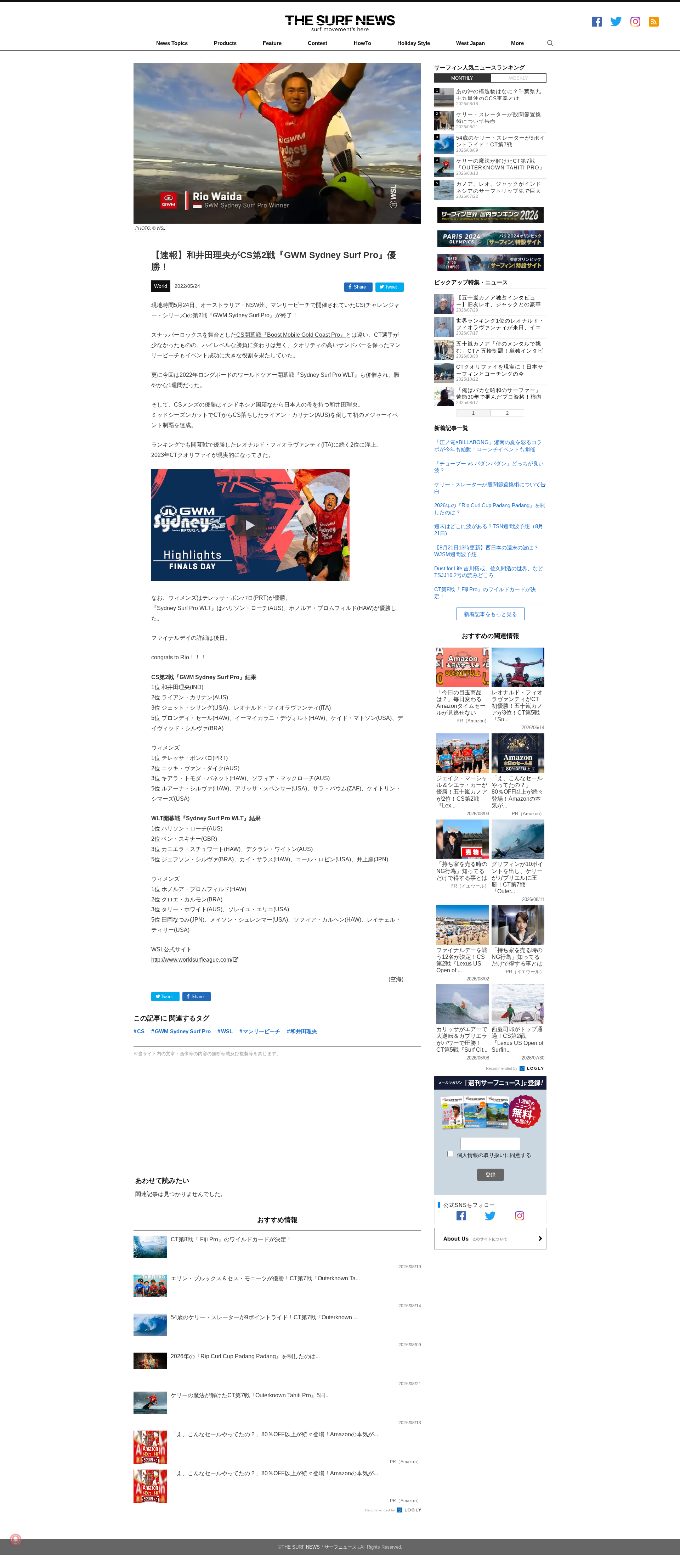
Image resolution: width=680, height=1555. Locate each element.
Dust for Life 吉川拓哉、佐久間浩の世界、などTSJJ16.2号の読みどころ (488, 571)
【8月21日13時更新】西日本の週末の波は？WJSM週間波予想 (486, 550)
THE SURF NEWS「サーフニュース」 (321, 1547)
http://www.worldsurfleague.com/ (191, 959)
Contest (317, 43)
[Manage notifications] (15, 1539)
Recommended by (380, 1510)
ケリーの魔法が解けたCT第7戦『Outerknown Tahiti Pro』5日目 (500, 168)
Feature (272, 43)
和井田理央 (303, 1031)
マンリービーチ (261, 1031)
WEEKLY (518, 78)
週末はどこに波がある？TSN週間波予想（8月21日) (488, 529)
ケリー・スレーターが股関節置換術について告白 (490, 487)
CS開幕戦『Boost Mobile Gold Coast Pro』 (291, 334)
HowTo (362, 43)
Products (225, 43)
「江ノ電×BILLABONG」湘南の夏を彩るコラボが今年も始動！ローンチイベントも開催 (488, 445)
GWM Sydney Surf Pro (183, 1031)
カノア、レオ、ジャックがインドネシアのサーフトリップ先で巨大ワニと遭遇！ (498, 191)
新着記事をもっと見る (490, 614)
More (517, 43)
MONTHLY (462, 78)
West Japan (470, 43)
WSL (227, 1031)
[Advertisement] (277, 1117)
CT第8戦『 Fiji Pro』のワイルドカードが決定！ (485, 592)
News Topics (172, 43)
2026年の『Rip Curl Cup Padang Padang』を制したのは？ (489, 508)
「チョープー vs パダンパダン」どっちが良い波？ (489, 466)
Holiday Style (413, 43)
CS (140, 1031)
